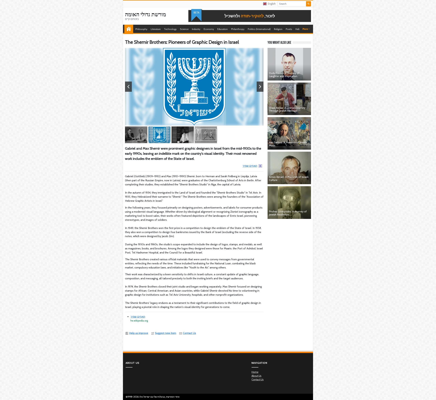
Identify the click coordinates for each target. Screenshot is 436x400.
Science (184, 29)
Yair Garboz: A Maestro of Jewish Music (288, 144)
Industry (196, 29)
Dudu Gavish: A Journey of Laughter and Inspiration (284, 74)
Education (222, 29)
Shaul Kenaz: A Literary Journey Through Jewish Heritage (287, 109)
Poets (289, 29)
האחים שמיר (250, 165)
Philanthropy (237, 29)
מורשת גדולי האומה (145, 14)
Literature (156, 29)
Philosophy (141, 29)
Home (129, 29)
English (272, 3)
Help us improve (138, 333)
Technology (170, 29)
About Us (256, 375)
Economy (209, 29)
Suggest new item (165, 333)
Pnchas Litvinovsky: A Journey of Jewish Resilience (288, 213)
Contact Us (189, 333)
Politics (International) (259, 29)
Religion (278, 29)
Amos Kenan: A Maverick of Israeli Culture (288, 178)
